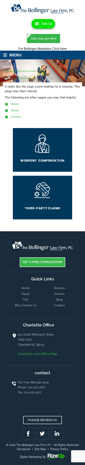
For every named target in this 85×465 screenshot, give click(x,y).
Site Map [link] (40, 449)
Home (25, 288)
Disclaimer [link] (23, 449)
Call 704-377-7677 (43, 38)
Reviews (59, 288)
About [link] (15, 110)
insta (56, 433)
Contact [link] (16, 116)
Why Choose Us (26, 305)
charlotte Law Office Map (38, 354)
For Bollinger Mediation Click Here (42, 48)
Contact (59, 305)
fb (28, 433)
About (25, 293)
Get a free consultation (42, 262)
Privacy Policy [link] (59, 449)
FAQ (25, 299)
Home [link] (15, 104)
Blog (59, 299)
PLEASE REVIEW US (42, 420)
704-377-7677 (36, 387)
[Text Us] (43, 24)
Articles (59, 293)
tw (42, 433)
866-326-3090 (40, 382)
